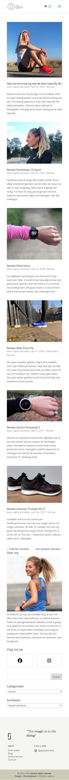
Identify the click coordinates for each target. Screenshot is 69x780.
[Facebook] (20, 660)
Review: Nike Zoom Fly (20, 348)
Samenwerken (15, 756)
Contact (12, 759)
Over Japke (14, 750)
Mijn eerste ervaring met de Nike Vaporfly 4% (34, 83)
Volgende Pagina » (49, 549)
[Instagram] (49, 660)
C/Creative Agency (45, 776)
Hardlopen (52, 351)
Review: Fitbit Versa (18, 266)
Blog (10, 753)
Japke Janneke (21, 86)
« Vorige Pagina (18, 549)
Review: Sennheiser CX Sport (24, 170)
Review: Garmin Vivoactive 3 (23, 427)
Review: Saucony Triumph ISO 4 (26, 509)
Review (51, 86)
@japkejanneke (46, 750)
